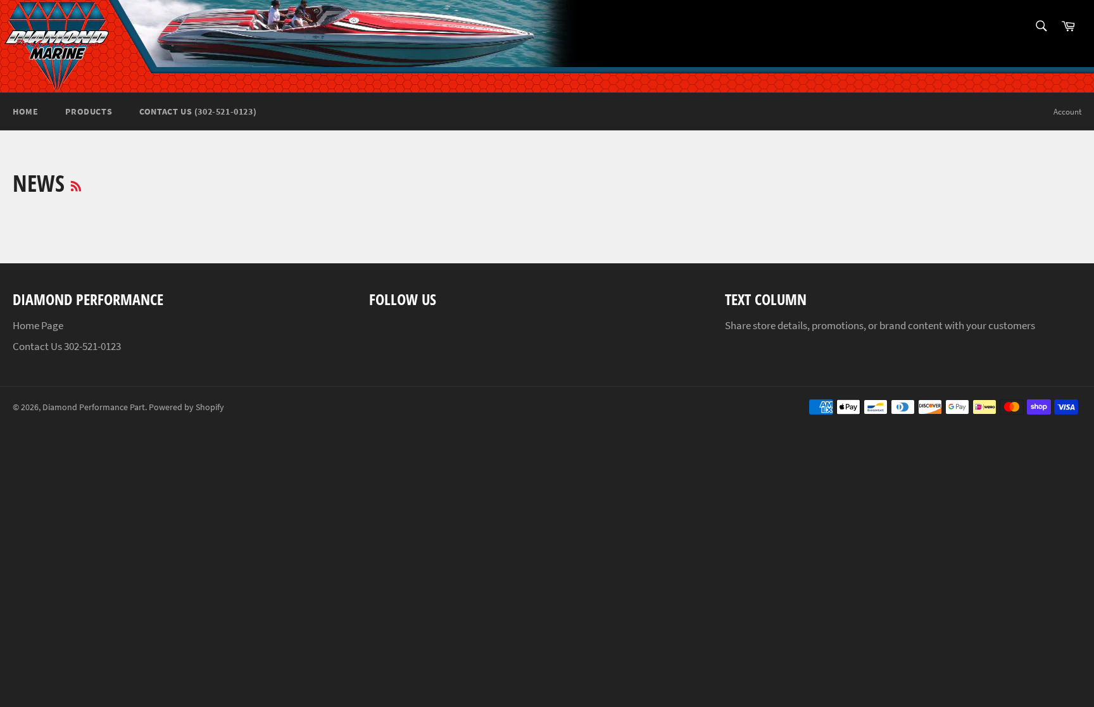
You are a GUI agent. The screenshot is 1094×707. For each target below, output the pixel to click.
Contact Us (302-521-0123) (197, 111)
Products (88, 111)
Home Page (38, 325)
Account (1067, 111)
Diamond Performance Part (93, 407)
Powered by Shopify (186, 407)
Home (25, 111)
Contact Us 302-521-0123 (67, 346)
